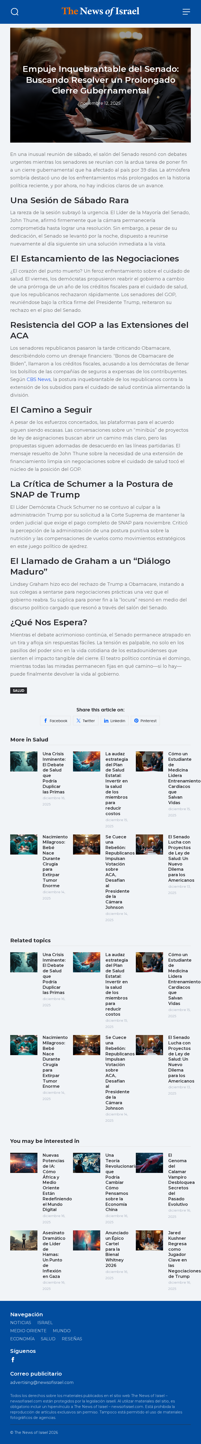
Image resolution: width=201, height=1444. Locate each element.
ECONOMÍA (22, 1338)
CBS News (39, 379)
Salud (18, 690)
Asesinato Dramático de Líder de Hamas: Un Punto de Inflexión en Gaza (54, 1254)
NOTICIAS (20, 1322)
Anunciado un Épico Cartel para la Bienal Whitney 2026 (117, 1249)
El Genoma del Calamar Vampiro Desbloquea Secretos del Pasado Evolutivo (181, 1180)
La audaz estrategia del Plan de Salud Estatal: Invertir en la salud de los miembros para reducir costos (116, 783)
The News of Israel (31, 1432)
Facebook (58, 720)
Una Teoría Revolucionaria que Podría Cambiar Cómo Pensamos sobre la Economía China (121, 1182)
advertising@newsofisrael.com (42, 1382)
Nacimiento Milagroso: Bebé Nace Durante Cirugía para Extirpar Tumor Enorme (55, 861)
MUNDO (62, 1330)
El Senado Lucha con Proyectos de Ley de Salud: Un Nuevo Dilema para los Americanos (181, 858)
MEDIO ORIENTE (28, 1330)
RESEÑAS (72, 1338)
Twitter (89, 720)
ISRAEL (45, 1322)
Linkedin (117, 720)
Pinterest (149, 720)
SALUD (48, 1338)
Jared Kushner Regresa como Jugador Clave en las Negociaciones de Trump (184, 1254)
